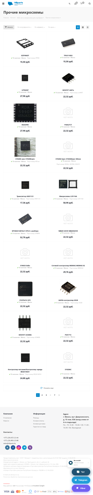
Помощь (36, 418)
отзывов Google (38, 486)
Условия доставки (39, 424)
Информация (39, 414)
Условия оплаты (38, 421)
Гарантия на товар (39, 427)
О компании (7, 418)
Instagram (18, 447)
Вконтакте (7, 447)
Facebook (13, 447)
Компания (8, 414)
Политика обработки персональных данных (18, 477)
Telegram (24, 447)
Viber (30, 447)
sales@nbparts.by (13, 475)
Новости (6, 421)
